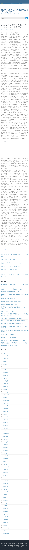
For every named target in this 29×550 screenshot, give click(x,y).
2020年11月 (6, 530)
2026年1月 (5, 358)
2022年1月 (5, 492)
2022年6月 (5, 478)
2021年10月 (6, 500)
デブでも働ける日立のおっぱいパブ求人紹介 (12, 318)
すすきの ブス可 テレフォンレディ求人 (11, 263)
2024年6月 (5, 411)
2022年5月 (5, 480)
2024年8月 (5, 406)
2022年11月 (6, 464)
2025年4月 (5, 383)
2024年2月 (5, 422)
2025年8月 (5, 372)
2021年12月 (6, 494)
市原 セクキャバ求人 (22, 274)
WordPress (21, 546)
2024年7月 (5, 408)
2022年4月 (5, 483)
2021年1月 (5, 525)
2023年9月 (5, 436)
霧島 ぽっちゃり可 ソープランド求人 (10, 266)
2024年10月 (6, 400)
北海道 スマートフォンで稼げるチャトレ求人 (12, 259)
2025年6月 (5, 378)
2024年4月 (5, 417)
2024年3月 (5, 419)
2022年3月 (5, 486)
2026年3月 (5, 353)
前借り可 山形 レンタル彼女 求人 (9, 304)
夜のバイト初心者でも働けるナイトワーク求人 (12, 301)
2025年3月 (5, 386)
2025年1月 (5, 392)
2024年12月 (6, 394)
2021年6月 (5, 511)
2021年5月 (5, 514)
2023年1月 (5, 458)
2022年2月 (5, 489)
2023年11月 (6, 431)
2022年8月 (5, 472)
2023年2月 (5, 456)
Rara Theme (8, 546)
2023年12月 (6, 428)
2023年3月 (5, 453)
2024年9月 (5, 403)
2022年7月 (5, 475)
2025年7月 (5, 375)
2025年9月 (5, 369)
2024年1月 (5, 425)
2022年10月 (6, 467)
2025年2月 (5, 389)
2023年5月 (5, 447)
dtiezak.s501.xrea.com (16, 29)
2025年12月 (6, 361)
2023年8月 (5, 439)
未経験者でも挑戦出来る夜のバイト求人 (10, 291)
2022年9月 (5, 469)
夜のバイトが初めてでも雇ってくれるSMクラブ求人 (13, 320)
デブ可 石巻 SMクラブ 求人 (7, 311)
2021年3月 (5, 519)
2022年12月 (6, 461)
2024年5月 (5, 414)
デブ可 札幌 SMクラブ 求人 (7, 334)
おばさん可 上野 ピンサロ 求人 (8, 298)
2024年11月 (6, 397)
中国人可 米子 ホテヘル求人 (8, 337)
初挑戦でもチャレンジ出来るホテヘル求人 (11, 289)
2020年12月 (6, 528)
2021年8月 (5, 505)
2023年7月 (5, 442)
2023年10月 (6, 433)
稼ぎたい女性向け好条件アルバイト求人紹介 (14, 11)
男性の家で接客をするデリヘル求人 (9, 345)
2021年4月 (5, 517)
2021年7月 (5, 508)
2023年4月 (5, 450)
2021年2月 (5, 522)
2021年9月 (5, 503)
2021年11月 (5, 497)
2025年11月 (5, 364)
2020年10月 (6, 533)
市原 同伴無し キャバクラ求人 (9, 269)
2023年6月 (5, 444)
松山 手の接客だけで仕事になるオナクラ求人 (12, 323)
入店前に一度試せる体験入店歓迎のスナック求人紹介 (14, 343)
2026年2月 (5, 356)
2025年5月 (5, 381)
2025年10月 (6, 367)
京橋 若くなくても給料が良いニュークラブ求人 (13, 340)
